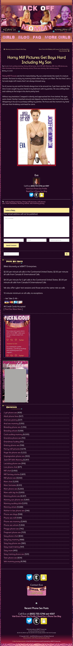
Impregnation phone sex (14, 456)
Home (25, 638)
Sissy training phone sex (14, 554)
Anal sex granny (10, 420)
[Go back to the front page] (36, 19)
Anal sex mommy (11, 423)
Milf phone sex (62, 66)
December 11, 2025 (12, 328)
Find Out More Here (13, 309)
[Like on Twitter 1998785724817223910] (16, 355)
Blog (24, 37)
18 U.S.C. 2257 (30, 638)
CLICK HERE (36, 593)
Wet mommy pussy (52, 68)
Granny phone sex (11, 445)
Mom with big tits (11, 492)
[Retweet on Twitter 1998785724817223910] (12, 355)
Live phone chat (10, 467)
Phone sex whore (11, 525)
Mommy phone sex (12, 496)
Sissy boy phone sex (12, 543)
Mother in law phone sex (14, 510)
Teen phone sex (10, 558)
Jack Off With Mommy (44, 66)
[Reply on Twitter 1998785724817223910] (8, 355)
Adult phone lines (11, 416)
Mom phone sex (17, 68)
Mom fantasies (7, 68)
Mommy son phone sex (13, 499)
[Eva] (36, 181)
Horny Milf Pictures (9, 76)
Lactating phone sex (12, 463)
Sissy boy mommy (11, 539)
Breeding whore (10, 430)
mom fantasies (11, 203)
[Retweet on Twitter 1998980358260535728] (12, 340)
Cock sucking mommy (16, 66)
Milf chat (54, 66)
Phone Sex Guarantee (40, 638)
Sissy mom (8, 550)
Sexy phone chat (11, 536)
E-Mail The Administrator (19, 641)
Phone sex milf (10, 518)
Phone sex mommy (39, 68)
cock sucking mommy (13, 202)
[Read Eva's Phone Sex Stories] (36, 602)
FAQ (37, 37)
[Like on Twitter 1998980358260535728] (16, 340)
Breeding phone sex (12, 427)
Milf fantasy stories (12, 474)
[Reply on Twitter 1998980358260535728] (8, 340)
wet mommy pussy (37, 203)
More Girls (58, 37)
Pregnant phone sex (12, 532)
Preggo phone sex (11, 528)
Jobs (48, 638)
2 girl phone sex (10, 412)
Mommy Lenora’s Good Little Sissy (16, 49)
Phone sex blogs (10, 514)
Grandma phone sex (12, 438)
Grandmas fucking (11, 441)
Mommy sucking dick (13, 503)
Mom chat (8, 481)
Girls (8, 37)
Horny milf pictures (30, 66)
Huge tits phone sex (12, 452)
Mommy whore (28, 68)
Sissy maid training (12, 547)
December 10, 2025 (12, 343)
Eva (5, 66)
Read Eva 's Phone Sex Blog (36, 191)
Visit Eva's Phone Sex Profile (36, 188)
